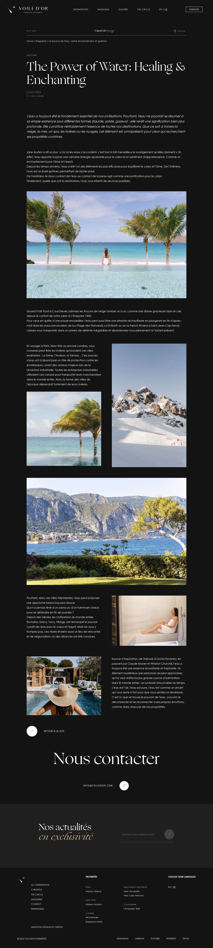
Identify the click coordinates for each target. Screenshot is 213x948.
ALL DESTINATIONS (40, 884)
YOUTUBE (155, 938)
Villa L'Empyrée (132, 891)
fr (166, 9)
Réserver (194, 9)
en (160, 9)
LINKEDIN (139, 938)
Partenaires (37, 908)
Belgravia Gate (94, 922)
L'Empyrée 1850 (132, 909)
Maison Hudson (94, 904)
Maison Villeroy (94, 891)
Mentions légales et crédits (47, 926)
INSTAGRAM (122, 938)
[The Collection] (27, 10)
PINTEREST (171, 938)
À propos (36, 889)
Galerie (123, 9)
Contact (36, 903)
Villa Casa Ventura (133, 895)
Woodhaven (92, 917)
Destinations (80, 9)
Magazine (103, 9)
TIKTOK (186, 938)
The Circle (143, 9)
